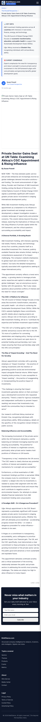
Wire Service (6, 679)
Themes (4, 658)
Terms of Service (7, 700)
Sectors (4, 655)
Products (5, 661)
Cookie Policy (6, 703)
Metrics (4, 667)
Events (4, 664)
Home (4, 8)
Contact (4, 685)
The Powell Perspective (9, 11)
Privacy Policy (6, 697)
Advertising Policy (8, 706)
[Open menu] (37, 2)
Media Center (6, 682)
